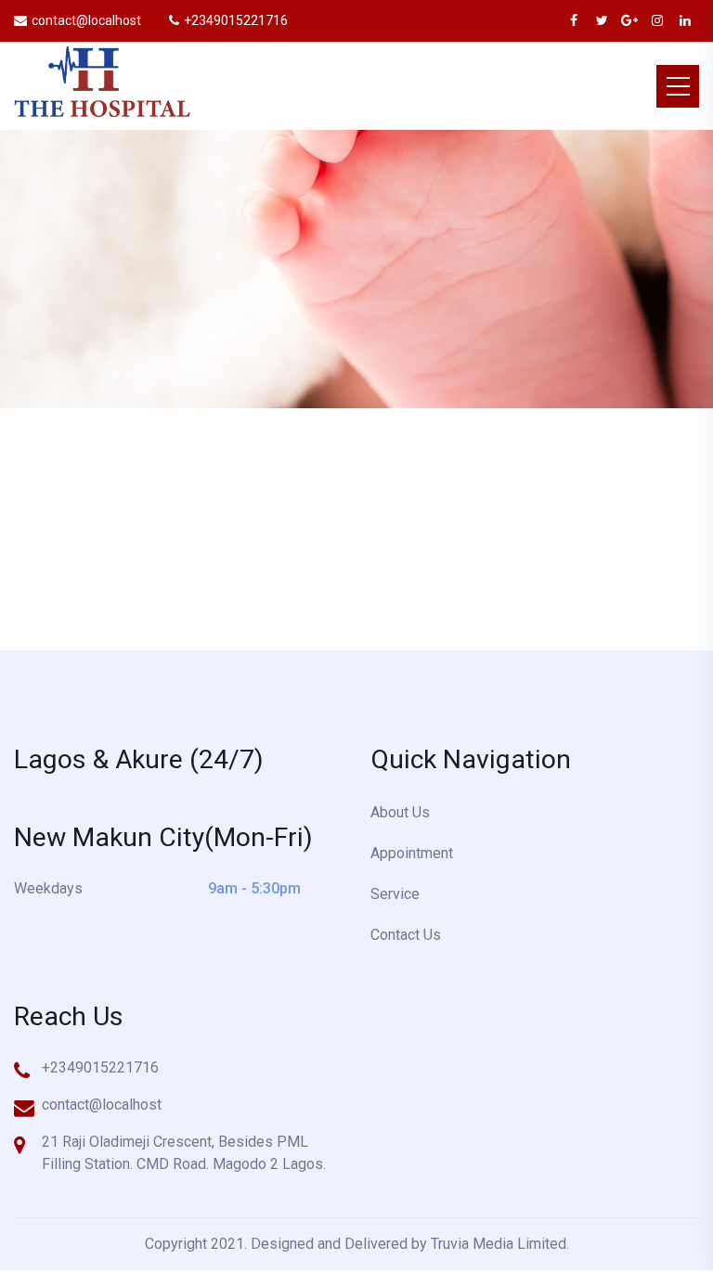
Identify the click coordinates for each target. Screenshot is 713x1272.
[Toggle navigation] (677, 86)
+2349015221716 (236, 20)
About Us (400, 812)
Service (395, 894)
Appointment (411, 853)
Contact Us (405, 935)
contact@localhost (86, 20)
